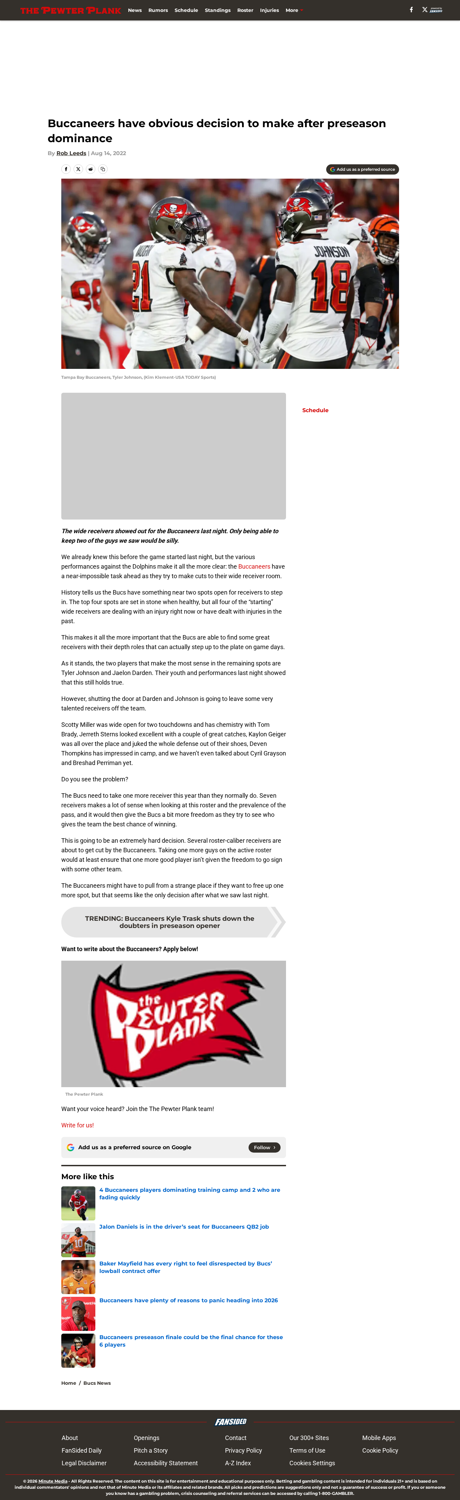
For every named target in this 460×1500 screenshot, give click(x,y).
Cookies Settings (312, 1463)
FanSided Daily (82, 1450)
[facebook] (411, 9)
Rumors (158, 10)
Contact (236, 1437)
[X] (425, 9)
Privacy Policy (243, 1450)
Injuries (269, 10)
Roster (245, 10)
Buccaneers (254, 566)
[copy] (103, 169)
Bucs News (97, 1383)
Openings (146, 1437)
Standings (218, 10)
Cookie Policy (380, 1450)
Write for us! (77, 1125)
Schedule (186, 10)
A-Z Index (238, 1463)
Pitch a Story (151, 1450)
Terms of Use (307, 1450)
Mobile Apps (379, 1437)
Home (68, 1383)
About (70, 1437)
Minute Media (52, 1481)
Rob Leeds (71, 153)
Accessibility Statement (166, 1463)
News (135, 10)
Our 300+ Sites (309, 1437)
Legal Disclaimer (84, 1463)
